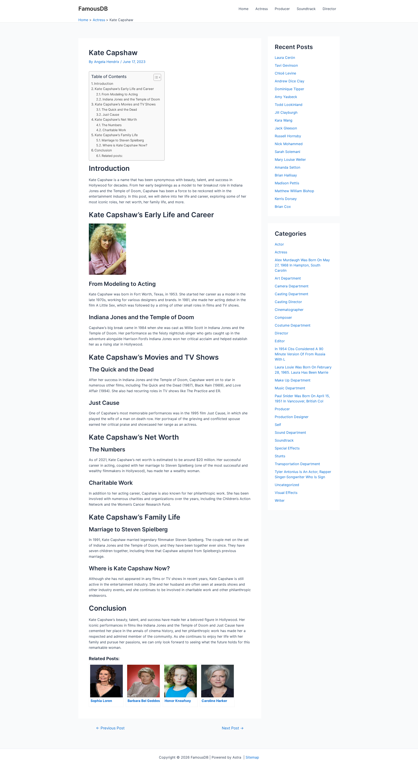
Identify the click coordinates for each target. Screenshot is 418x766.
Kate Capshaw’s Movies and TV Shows (125, 104)
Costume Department (292, 325)
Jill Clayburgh (286, 112)
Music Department (290, 388)
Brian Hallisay (286, 175)
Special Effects (287, 448)
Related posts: (112, 156)
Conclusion (103, 150)
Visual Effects (286, 492)
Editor (280, 341)
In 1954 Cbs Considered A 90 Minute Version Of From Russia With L (300, 354)
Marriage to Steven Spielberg (123, 140)
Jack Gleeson (286, 128)
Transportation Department (297, 464)
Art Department (288, 278)
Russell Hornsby (288, 136)
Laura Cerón (285, 57)
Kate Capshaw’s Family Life (116, 135)
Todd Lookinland (288, 104)
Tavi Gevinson (286, 65)
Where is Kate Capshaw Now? (125, 145)
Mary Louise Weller (290, 159)
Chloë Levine (285, 73)
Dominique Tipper (289, 89)
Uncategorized (287, 485)
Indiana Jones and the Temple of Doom (131, 99)
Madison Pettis (287, 183)
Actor (279, 244)
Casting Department (291, 294)
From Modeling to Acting (120, 94)
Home (243, 9)
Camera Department (291, 286)
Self (278, 424)
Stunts (280, 456)
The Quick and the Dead (119, 109)
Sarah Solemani (287, 151)
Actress (261, 9)
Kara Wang (283, 120)
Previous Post (110, 728)
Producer (282, 9)
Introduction (103, 83)
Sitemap (252, 757)
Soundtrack (306, 9)
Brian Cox (283, 206)
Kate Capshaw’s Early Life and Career (124, 89)
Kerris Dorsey (286, 199)
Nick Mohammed (289, 144)
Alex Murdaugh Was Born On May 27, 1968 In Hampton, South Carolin (302, 265)
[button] (155, 77)
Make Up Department (292, 380)
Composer (283, 317)
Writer (280, 500)
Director (329, 9)
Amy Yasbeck (286, 97)
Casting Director (288, 302)
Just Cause (111, 114)
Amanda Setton (287, 167)
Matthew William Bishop (294, 191)
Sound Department (290, 432)
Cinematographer (289, 309)
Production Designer (291, 417)
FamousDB (93, 8)
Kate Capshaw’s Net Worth (116, 119)
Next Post (233, 728)
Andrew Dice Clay (289, 81)
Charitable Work (114, 130)
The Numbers (112, 125)
